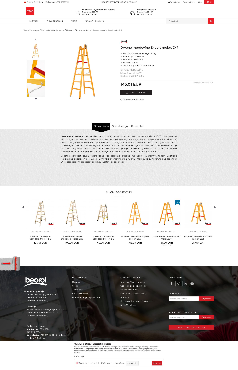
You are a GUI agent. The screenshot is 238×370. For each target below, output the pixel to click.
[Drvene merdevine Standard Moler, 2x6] (72, 213)
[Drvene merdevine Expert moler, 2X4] (166, 213)
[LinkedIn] (185, 283)
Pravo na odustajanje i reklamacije (136, 301)
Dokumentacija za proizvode (86, 297)
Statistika (105, 363)
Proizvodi (45, 30)
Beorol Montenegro (31, 30)
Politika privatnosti (129, 289)
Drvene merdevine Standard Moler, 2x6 (72, 237)
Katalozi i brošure (80, 293)
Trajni (94, 363)
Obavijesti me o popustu (203, 83)
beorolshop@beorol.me (45, 294)
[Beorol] (123, 41)
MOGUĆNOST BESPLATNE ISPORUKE (119, 2)
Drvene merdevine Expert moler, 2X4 (167, 237)
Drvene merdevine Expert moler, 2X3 (198, 237)
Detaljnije (79, 356)
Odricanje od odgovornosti (133, 286)
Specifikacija (120, 126)
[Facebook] (171, 283)
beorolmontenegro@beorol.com (49, 309)
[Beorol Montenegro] (30, 11)
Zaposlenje (77, 289)
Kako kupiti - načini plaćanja (133, 293)
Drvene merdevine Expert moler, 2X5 (135, 237)
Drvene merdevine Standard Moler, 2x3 (103, 237)
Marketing (119, 363)
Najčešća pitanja (128, 305)
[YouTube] (192, 283)
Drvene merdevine (83, 30)
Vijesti (75, 286)
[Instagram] (178, 283)
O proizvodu (101, 126)
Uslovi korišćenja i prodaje (132, 282)
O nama (76, 282)
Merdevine (70, 30)
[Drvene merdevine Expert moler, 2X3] (198, 213)
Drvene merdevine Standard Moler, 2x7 (40, 237)
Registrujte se (189, 2)
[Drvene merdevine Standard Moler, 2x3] (103, 213)
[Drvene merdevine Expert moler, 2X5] (135, 213)
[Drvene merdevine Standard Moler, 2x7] (40, 213)
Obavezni (82, 363)
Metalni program (57, 30)
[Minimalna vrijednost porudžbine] (78, 12)
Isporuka (124, 297)
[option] (119, 2)
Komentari (137, 126)
